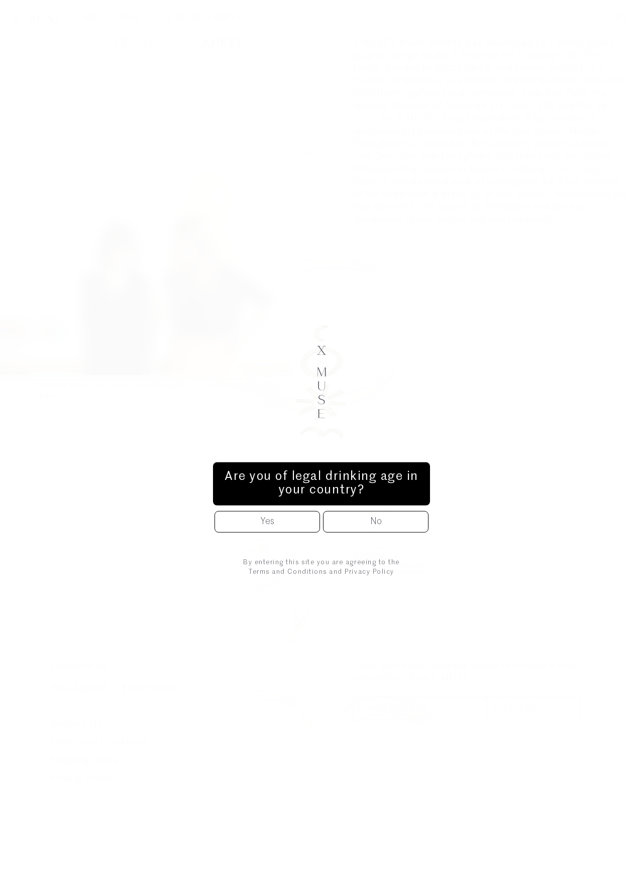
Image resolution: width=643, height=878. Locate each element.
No (376, 521)
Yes (267, 521)
